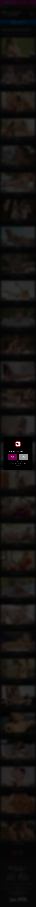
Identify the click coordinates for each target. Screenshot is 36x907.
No (24, 457)
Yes (12, 457)
